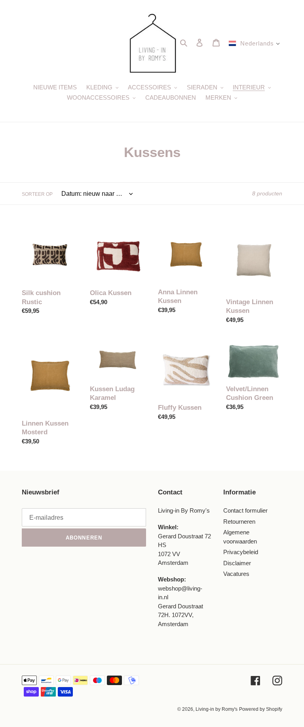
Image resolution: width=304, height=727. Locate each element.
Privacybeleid (240, 552)
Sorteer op (37, 194)
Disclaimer (237, 563)
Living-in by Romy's (217, 709)
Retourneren (239, 521)
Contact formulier (245, 510)
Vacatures (236, 573)
